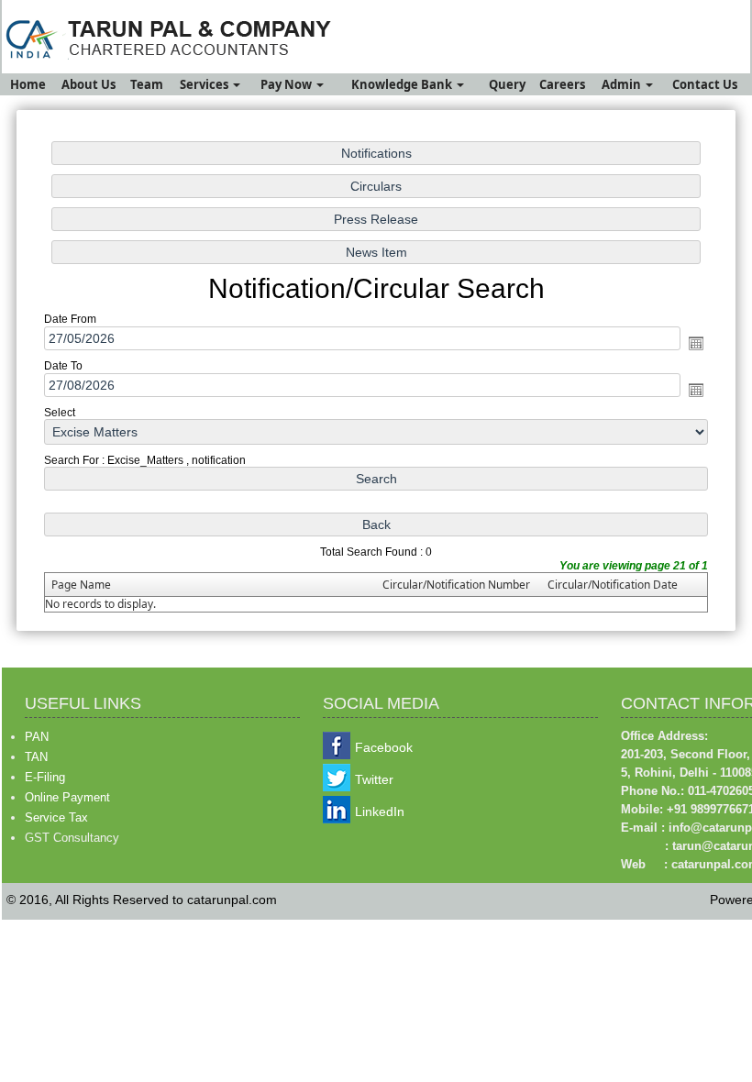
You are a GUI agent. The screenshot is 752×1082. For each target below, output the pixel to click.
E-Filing (45, 777)
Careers (562, 84)
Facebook (384, 747)
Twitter (374, 779)
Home (28, 84)
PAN (37, 737)
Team (146, 84)
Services (205, 84)
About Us (88, 84)
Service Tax (56, 817)
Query (507, 84)
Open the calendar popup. (696, 343)
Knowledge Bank (403, 84)
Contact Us (704, 84)
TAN (36, 757)
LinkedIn (379, 811)
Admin (623, 84)
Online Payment (67, 797)
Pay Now (287, 84)
